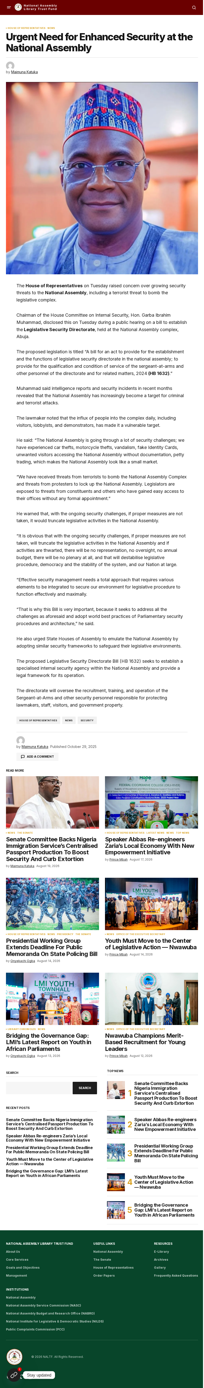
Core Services (17, 1259)
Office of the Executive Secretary (140, 934)
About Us (13, 1251)
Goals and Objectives (23, 1267)
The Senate (25, 833)
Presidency (65, 934)
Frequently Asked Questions (176, 1275)
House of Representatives (27, 28)
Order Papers (104, 1275)
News (51, 28)
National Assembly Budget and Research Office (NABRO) (50, 1313)
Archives (161, 1259)
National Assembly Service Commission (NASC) (43, 1305)
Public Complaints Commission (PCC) (35, 1329)
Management (16, 1275)
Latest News (155, 833)
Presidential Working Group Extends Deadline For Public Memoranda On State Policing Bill (49, 1150)
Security (87, 720)
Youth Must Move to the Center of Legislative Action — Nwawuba (49, 1161)
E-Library (161, 1251)
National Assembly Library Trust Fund (39, 1243)
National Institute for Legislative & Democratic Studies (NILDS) (55, 1321)
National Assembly (108, 1251)
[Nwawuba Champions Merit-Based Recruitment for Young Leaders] (151, 999)
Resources (163, 1243)
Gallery (160, 1267)
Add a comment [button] (40, 756)
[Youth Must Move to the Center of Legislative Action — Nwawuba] (151, 904)
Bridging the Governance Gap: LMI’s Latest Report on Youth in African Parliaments (47, 1173)
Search (12, 1073)
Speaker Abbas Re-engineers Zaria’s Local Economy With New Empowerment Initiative (48, 1138)
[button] (9, 7)
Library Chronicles (22, 1029)
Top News (182, 833)
